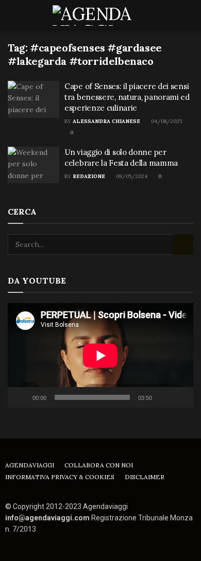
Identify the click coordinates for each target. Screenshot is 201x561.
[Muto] (162, 397)
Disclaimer (144, 477)
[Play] (21, 397)
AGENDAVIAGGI (29, 465)
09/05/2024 (130, 176)
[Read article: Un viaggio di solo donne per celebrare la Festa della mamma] (33, 165)
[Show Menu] (12, 15)
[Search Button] (189, 15)
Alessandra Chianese (106, 121)
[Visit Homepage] (101, 15)
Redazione (89, 176)
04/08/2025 (165, 121)
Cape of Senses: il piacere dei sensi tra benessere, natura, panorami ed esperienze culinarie (127, 97)
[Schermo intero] (180, 397)
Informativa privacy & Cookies (59, 477)
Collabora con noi (98, 465)
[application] (100, 355)
